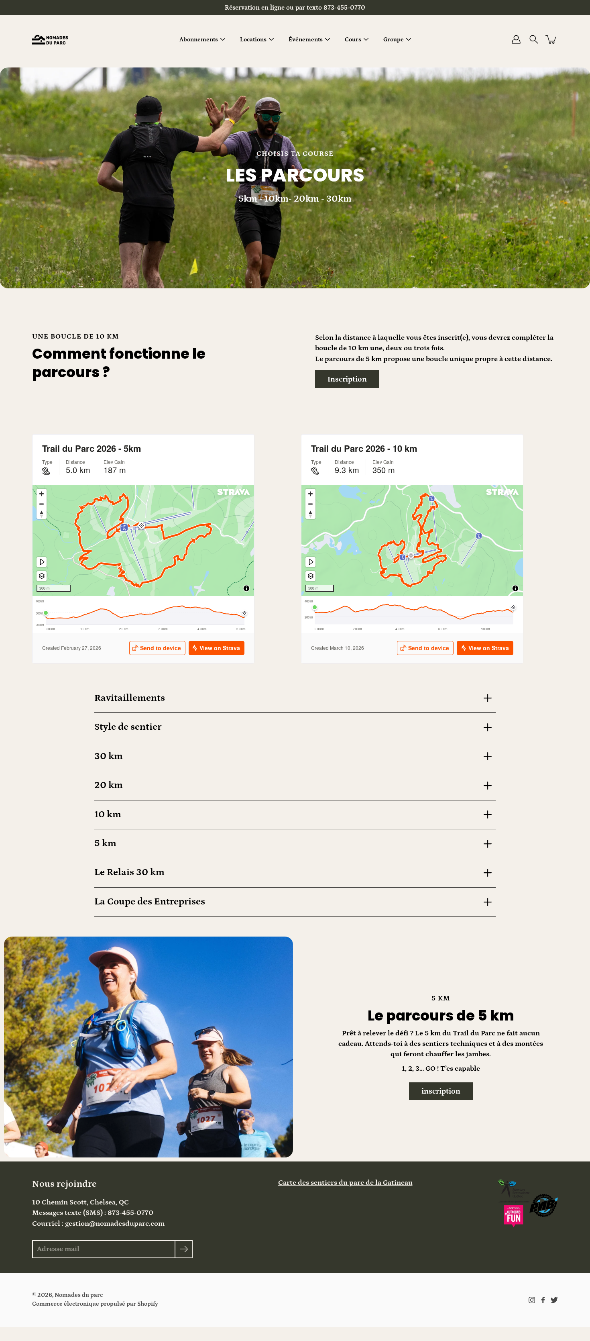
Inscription (347, 379)
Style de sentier (127, 727)
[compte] (516, 39)
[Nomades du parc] (50, 39)
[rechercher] (533, 39)
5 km (105, 843)
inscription (440, 1091)
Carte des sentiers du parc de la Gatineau (345, 1183)
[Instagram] (531, 1300)
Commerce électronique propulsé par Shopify (95, 1303)
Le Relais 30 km (129, 872)
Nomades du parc (79, 1295)
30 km (108, 756)
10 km (107, 814)
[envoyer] (184, 1249)
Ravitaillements (129, 698)
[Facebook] (543, 1300)
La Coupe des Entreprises (149, 901)
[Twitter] (554, 1300)
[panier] (551, 39)
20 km (108, 785)
